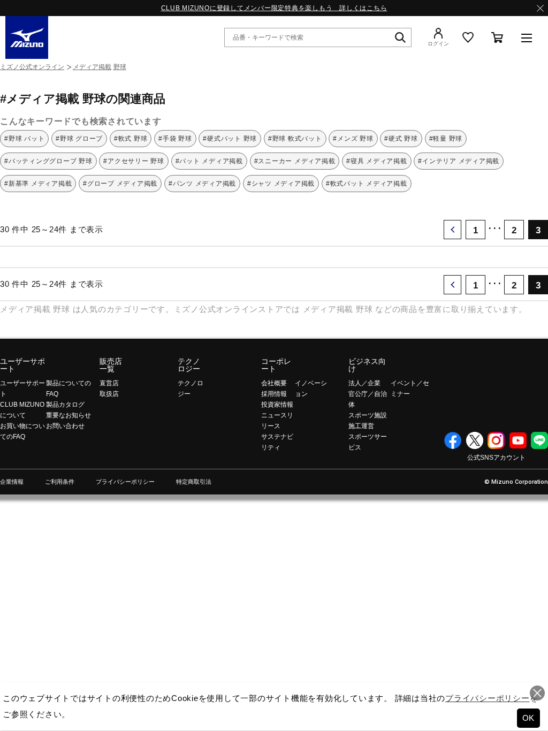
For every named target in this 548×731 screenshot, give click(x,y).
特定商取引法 (193, 482)
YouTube (518, 440)
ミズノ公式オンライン (32, 67)
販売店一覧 (111, 365)
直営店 (109, 383)
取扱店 (109, 394)
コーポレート (276, 365)
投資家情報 (277, 404)
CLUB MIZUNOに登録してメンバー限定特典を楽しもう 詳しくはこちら (274, 8)
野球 (119, 67)
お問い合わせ (65, 426)
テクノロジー (189, 365)
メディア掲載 (92, 67)
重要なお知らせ (68, 415)
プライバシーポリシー (125, 482)
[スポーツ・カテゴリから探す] (527, 37)
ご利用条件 (59, 482)
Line (539, 440)
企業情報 (12, 482)
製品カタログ (65, 404)
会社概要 (274, 383)
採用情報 (274, 394)
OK (528, 717)
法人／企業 (364, 383)
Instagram (496, 440)
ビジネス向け (367, 365)
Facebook (452, 440)
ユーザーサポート (22, 365)
